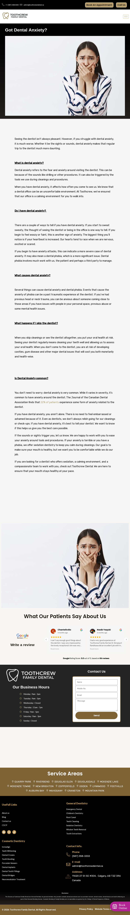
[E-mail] (68, 864)
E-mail (76, 862)
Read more (73, 649)
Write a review (22, 645)
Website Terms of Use (105, 909)
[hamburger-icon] (126, 16)
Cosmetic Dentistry (13, 841)
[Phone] (68, 854)
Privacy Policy (86, 909)
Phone (75, 852)
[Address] (68, 876)
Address (77, 872)
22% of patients (49, 402)
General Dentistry (77, 803)
